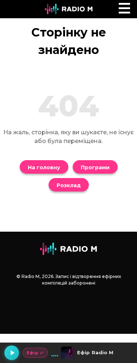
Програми (95, 167)
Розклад (69, 185)
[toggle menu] (124, 8)
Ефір (32, 352)
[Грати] (11, 352)
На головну (44, 167)
